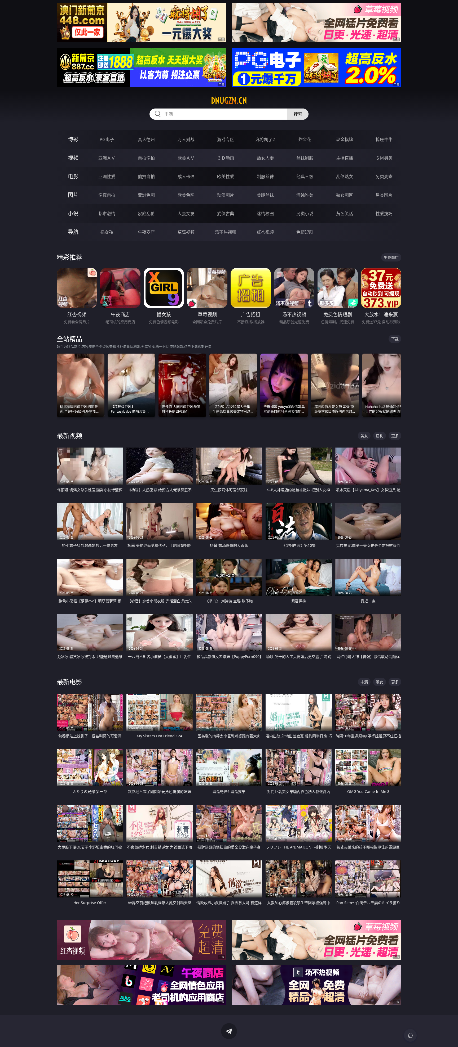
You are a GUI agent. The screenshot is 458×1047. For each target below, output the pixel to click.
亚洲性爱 (106, 176)
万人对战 (186, 139)
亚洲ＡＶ (106, 158)
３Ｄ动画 (225, 158)
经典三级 (304, 176)
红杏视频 (265, 232)
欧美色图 (186, 195)
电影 (73, 176)
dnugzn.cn (229, 100)
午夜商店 (146, 232)
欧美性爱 (225, 176)
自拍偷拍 (146, 158)
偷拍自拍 (146, 176)
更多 (395, 435)
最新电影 (69, 681)
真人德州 (146, 139)
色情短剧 (304, 232)
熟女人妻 (265, 158)
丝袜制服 (304, 158)
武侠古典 (225, 213)
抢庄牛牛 (384, 139)
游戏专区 (225, 139)
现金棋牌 (344, 139)
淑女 (379, 681)
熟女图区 (344, 195)
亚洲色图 (146, 195)
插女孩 (106, 232)
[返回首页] (410, 1035)
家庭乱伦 (146, 213)
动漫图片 (225, 195)
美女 (364, 435)
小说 (73, 213)
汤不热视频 (225, 232)
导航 (73, 232)
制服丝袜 (265, 176)
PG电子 (107, 139)
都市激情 (106, 213)
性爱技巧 (384, 213)
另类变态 (384, 176)
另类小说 (304, 213)
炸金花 (304, 139)
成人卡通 (186, 176)
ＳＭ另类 (384, 158)
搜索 (298, 114)
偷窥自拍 (106, 195)
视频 (73, 157)
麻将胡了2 (265, 139)
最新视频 (69, 435)
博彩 (73, 139)
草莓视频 (186, 232)
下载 (395, 338)
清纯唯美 (304, 195)
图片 (73, 194)
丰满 (364, 681)
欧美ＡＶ (186, 158)
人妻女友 (186, 213)
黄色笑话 (344, 213)
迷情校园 (265, 213)
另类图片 (384, 195)
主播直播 (344, 158)
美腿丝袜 (265, 195)
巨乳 (379, 435)
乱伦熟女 (344, 176)
